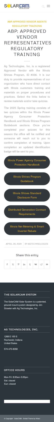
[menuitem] (42, 6)
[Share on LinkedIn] (24, 264)
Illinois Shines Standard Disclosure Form (27, 195)
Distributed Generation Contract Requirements (27, 212)
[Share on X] (13, 264)
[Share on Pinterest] (18, 264)
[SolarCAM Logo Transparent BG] (22, 6)
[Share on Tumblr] (30, 264)
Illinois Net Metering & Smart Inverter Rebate (27, 228)
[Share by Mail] (47, 264)
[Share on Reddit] (41, 264)
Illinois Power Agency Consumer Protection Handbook (27, 162)
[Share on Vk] (35, 264)
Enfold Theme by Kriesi (31, 418)
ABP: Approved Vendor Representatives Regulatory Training (27, 42)
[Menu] (48, 6)
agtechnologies (38, 243)
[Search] (42, 6)
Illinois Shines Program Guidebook (27, 179)
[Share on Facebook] (7, 264)
